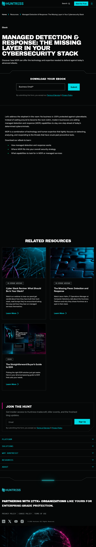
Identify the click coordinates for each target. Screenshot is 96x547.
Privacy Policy (67, 95)
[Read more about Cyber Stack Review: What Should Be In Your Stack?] (24, 283)
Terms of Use (40, 514)
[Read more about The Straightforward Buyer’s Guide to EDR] (24, 356)
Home (4, 14)
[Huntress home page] (47, 490)
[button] (81, 4)
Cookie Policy (25, 514)
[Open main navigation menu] (92, 3)
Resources (14, 14)
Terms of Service (53, 95)
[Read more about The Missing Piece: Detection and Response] (72, 283)
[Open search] (69, 3)
